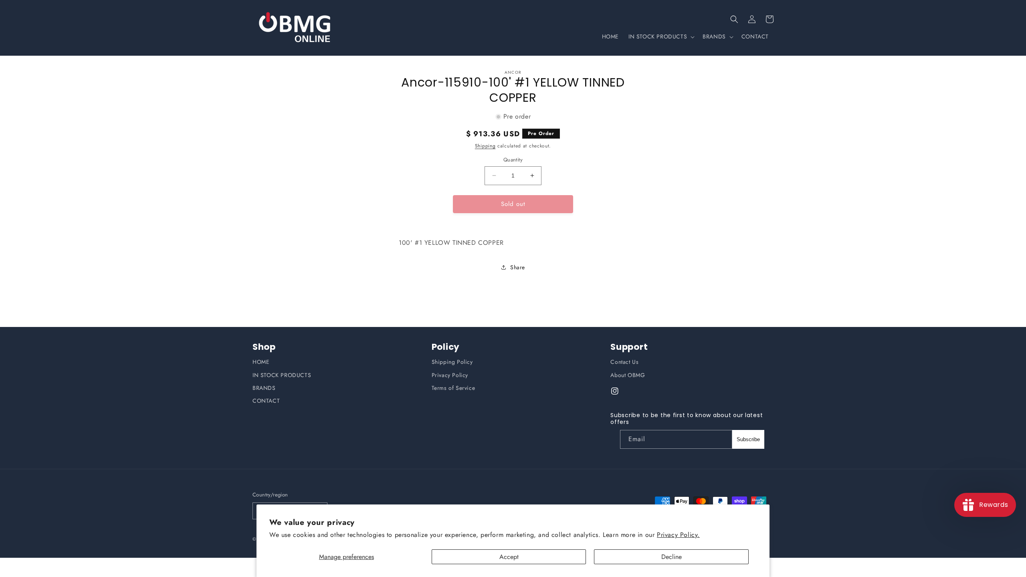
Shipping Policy (452, 362)
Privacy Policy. (678, 534)
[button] (734, 19)
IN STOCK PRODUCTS (281, 375)
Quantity (513, 159)
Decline (671, 556)
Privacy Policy (450, 375)
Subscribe (748, 439)
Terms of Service (453, 388)
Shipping (485, 145)
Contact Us (624, 362)
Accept (509, 556)
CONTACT (266, 401)
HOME (260, 362)
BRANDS (264, 388)
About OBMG (627, 375)
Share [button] (517, 267)
